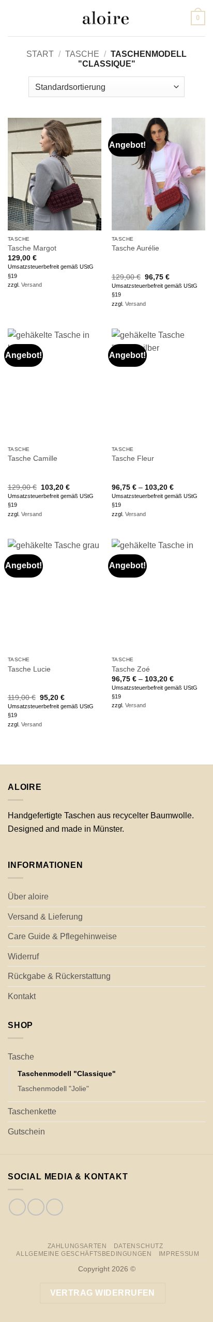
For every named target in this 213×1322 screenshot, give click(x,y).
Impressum (179, 1253)
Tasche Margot (32, 248)
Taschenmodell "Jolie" (53, 1088)
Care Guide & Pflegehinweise (62, 936)
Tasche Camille (32, 458)
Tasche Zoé (131, 669)
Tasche (82, 54)
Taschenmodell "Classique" (67, 1073)
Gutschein (26, 1131)
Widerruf (23, 956)
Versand (31, 285)
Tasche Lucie (29, 669)
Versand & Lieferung (45, 916)
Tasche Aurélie (135, 248)
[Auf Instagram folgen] (17, 1207)
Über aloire (28, 896)
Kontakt (22, 996)
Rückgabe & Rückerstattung (59, 976)
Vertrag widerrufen (102, 1292)
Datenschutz (138, 1246)
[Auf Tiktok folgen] (35, 1207)
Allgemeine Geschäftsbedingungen (83, 1253)
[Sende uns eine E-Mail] (54, 1207)
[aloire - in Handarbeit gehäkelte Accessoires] (105, 18)
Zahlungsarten (77, 1246)
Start (40, 54)
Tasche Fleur (133, 458)
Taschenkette (32, 1111)
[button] (14, 17)
